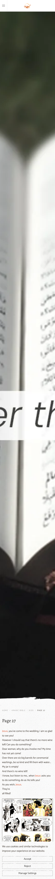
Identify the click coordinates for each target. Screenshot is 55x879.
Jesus (5, 731)
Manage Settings (27, 873)
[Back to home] (27, 5)
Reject (27, 866)
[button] (3, 5)
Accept (27, 859)
